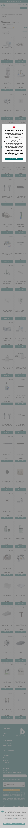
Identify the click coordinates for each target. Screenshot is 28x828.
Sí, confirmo (14, 158)
